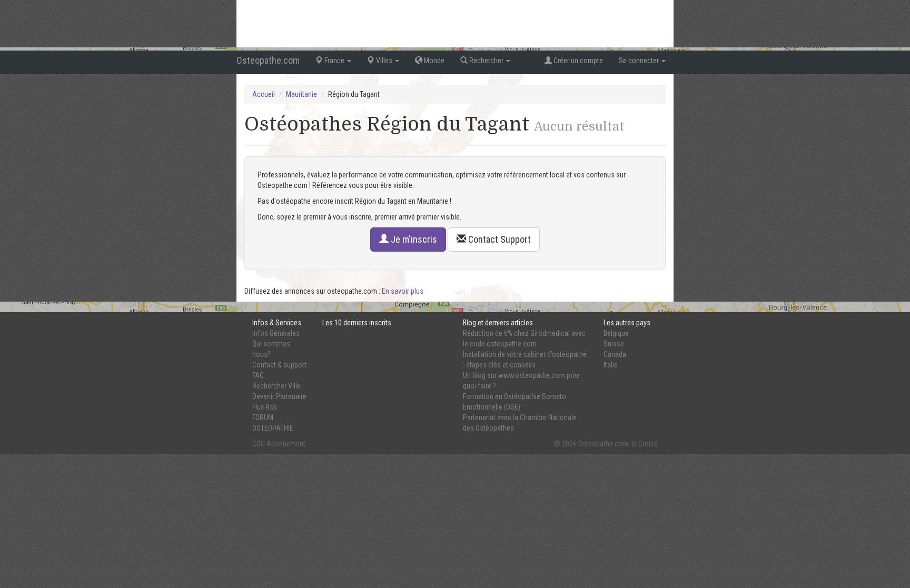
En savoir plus (402, 291)
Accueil (263, 94)
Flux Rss (264, 407)
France (334, 60)
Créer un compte (577, 60)
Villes (384, 60)
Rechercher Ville (276, 386)
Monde (433, 60)
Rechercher (486, 60)
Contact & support (279, 365)
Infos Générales (276, 333)
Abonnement (285, 444)
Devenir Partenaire (279, 396)
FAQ (258, 375)
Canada (615, 354)
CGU (258, 444)
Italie (611, 365)
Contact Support (498, 239)
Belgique (616, 333)
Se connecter (639, 60)
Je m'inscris (413, 239)
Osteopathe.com (268, 60)
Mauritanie (301, 94)
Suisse (614, 344)
